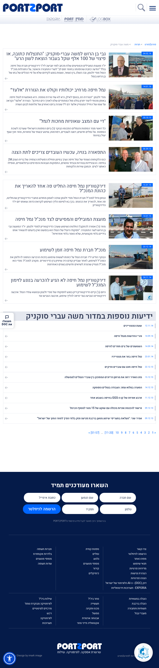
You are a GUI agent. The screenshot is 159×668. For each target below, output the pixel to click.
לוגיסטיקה (46, 618)
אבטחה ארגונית (90, 618)
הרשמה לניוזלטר (41, 509)
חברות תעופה (44, 549)
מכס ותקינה (92, 608)
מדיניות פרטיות (138, 568)
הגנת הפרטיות (138, 578)
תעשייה (95, 604)
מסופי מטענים (91, 564)
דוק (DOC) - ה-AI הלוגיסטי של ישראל (125, 583)
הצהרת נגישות (138, 573)
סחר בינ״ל (93, 599)
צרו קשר (141, 549)
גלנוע (96, 559)
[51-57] (95, 433)
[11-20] (109, 433)
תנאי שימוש (139, 564)
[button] (9, 658)
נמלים (95, 554)
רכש (49, 613)
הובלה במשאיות (137, 599)
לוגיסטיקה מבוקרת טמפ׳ (38, 604)
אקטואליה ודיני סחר (88, 623)
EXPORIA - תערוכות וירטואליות (128, 588)
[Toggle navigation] (153, 8)
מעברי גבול (140, 613)
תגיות (137, 44)
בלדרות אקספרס (42, 554)
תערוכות (47, 623)
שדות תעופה (45, 564)
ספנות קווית (92, 549)
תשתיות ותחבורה (137, 608)
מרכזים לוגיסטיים (42, 608)
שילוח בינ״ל (45, 599)
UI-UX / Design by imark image (25, 655)
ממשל (95, 613)
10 (117, 433)
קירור (96, 568)
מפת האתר (140, 559)
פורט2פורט (150, 44)
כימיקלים (94, 573)
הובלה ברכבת (139, 604)
